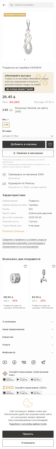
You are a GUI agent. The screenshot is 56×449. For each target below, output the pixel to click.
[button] (24, 59)
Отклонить (28, 443)
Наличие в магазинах (30, 153)
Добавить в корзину (24, 144)
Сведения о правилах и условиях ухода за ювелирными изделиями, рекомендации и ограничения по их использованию (24, 243)
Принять (28, 434)
